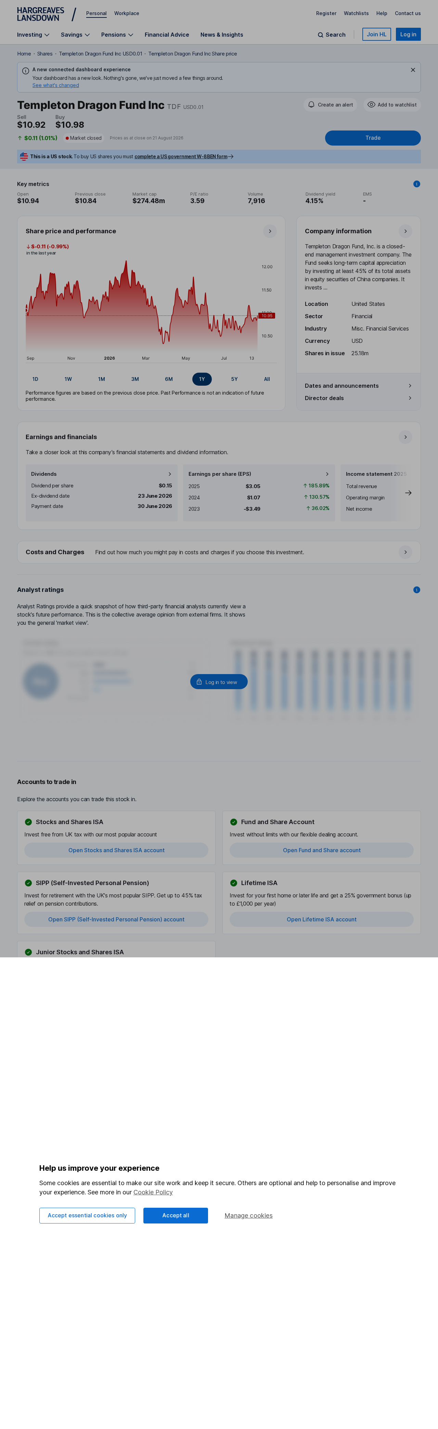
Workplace (126, 13)
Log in (408, 34)
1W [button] (68, 379)
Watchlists (356, 13)
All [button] (267, 379)
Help (381, 13)
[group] (151, 379)
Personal (96, 13)
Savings (71, 35)
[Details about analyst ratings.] (417, 590)
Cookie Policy (153, 1192)
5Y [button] (234, 379)
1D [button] (35, 379)
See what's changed (56, 85)
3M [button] (135, 379)
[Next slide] (401, 492)
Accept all (175, 1215)
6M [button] (169, 379)
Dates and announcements (342, 385)
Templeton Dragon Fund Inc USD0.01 (100, 53)
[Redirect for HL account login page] (219, 681)
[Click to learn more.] (417, 184)
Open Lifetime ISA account (322, 919)
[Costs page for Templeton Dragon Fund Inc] (219, 552)
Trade (373, 138)
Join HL (377, 34)
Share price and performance (71, 231)
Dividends (44, 473)
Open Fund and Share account (322, 850)
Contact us (408, 13)
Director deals (324, 398)
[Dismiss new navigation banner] (413, 69)
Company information (338, 231)
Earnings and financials (61, 436)
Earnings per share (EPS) (220, 473)
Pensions (113, 35)
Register (326, 13)
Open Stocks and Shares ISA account (116, 850)
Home (24, 53)
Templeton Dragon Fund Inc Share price (192, 53)
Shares (45, 53)
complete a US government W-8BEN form (180, 156)
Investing (29, 35)
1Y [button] (202, 379)
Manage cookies (248, 1215)
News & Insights (222, 34)
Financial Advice (167, 34)
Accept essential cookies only (87, 1215)
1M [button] (101, 379)
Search (336, 35)
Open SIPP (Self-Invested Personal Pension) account (116, 919)
